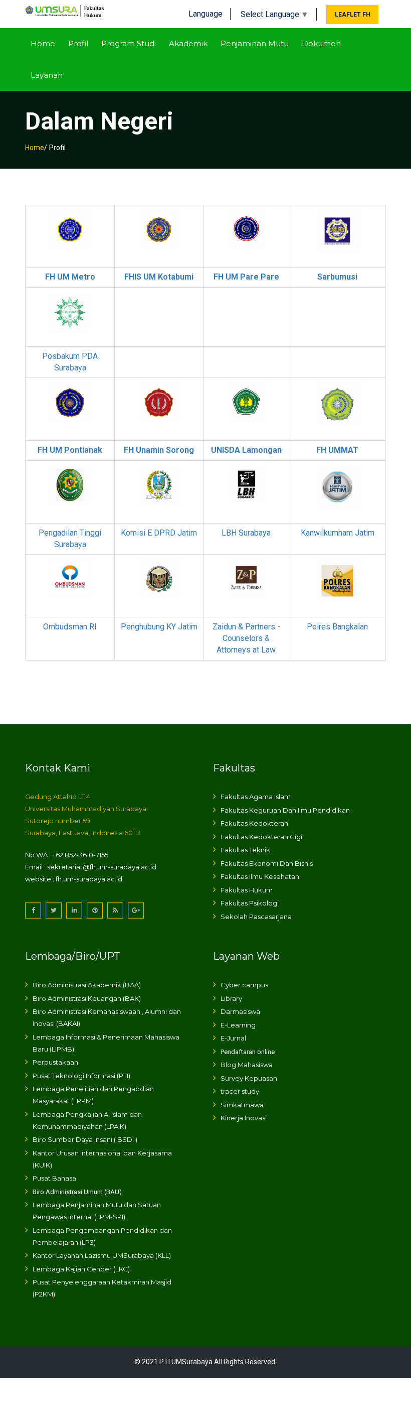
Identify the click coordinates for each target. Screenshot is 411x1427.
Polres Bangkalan (337, 626)
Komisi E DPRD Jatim (159, 533)
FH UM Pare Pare (246, 277)
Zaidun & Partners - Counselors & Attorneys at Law (246, 638)
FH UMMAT (337, 450)
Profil (78, 43)
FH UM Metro (70, 277)
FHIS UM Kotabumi (158, 277)
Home (43, 43)
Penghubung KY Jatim (159, 626)
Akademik (188, 43)
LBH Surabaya (246, 533)
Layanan (47, 75)
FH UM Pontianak (70, 450)
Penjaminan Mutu (255, 43)
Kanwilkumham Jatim (337, 533)
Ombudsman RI (70, 626)
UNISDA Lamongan (246, 450)
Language (205, 14)
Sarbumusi (337, 277)
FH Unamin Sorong (159, 450)
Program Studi (128, 43)
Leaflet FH (352, 14)
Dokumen (321, 43)
